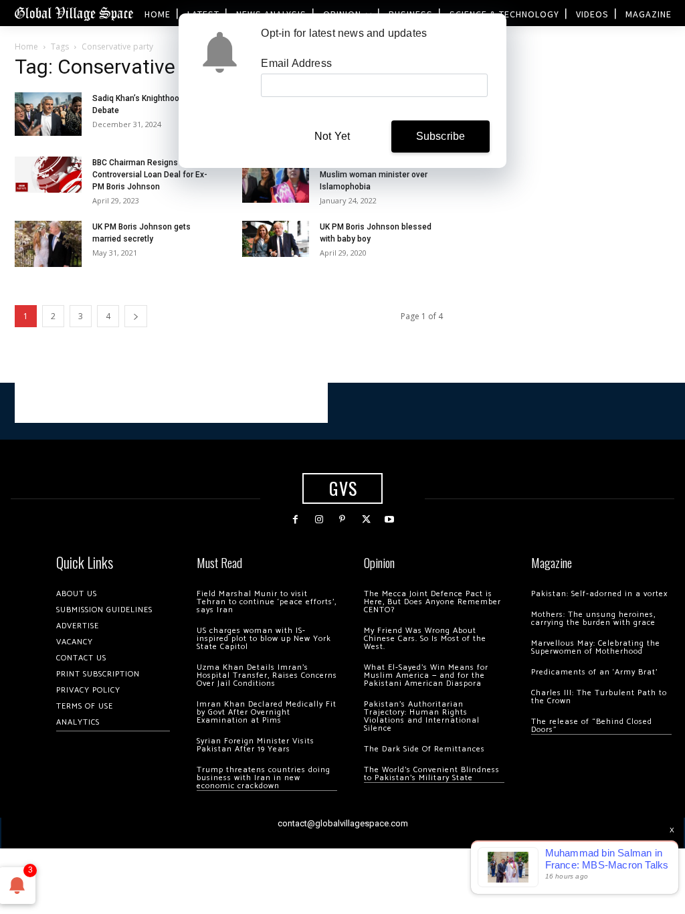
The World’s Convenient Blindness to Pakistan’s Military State (432, 773)
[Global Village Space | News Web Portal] (73, 13)
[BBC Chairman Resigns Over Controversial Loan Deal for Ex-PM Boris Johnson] (48, 174)
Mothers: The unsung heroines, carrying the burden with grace (593, 618)
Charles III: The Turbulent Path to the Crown (599, 697)
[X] (366, 519)
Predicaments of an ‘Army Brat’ (594, 672)
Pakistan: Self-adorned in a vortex (599, 593)
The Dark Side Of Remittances (424, 749)
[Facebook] (295, 519)
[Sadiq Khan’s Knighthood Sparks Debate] (48, 114)
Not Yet (332, 136)
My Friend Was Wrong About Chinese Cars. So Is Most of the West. (425, 638)
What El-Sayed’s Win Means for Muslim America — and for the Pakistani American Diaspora (426, 675)
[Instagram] (318, 519)
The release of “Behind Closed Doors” (591, 725)
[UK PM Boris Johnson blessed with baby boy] (275, 238)
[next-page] (135, 316)
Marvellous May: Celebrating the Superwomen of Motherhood (595, 647)
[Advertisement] (171, 403)
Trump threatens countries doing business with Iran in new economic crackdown (263, 777)
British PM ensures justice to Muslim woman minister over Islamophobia (373, 174)
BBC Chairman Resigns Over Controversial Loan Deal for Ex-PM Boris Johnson (149, 174)
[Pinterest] (342, 519)
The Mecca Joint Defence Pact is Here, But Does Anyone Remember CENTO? (432, 601)
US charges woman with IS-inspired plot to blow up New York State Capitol (264, 638)
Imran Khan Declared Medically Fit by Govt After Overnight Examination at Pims (266, 712)
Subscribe (441, 136)
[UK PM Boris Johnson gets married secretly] (48, 244)
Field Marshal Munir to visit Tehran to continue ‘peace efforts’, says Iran (266, 601)
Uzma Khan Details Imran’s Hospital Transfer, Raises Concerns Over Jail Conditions (267, 675)
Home (26, 46)
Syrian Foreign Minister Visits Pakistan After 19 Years (255, 745)
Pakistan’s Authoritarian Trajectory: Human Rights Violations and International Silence (422, 716)
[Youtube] (389, 519)
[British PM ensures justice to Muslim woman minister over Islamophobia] (275, 180)
